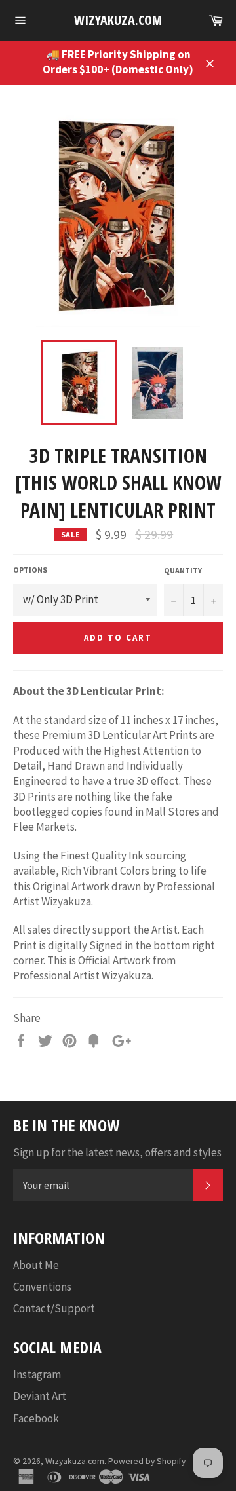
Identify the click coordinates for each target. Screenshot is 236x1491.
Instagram (37, 1374)
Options (30, 570)
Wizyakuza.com (118, 20)
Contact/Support (54, 1308)
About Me (36, 1265)
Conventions (42, 1286)
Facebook (36, 1418)
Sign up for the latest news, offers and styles (117, 1152)
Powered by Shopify (147, 1461)
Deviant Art (39, 1396)
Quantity (183, 570)
